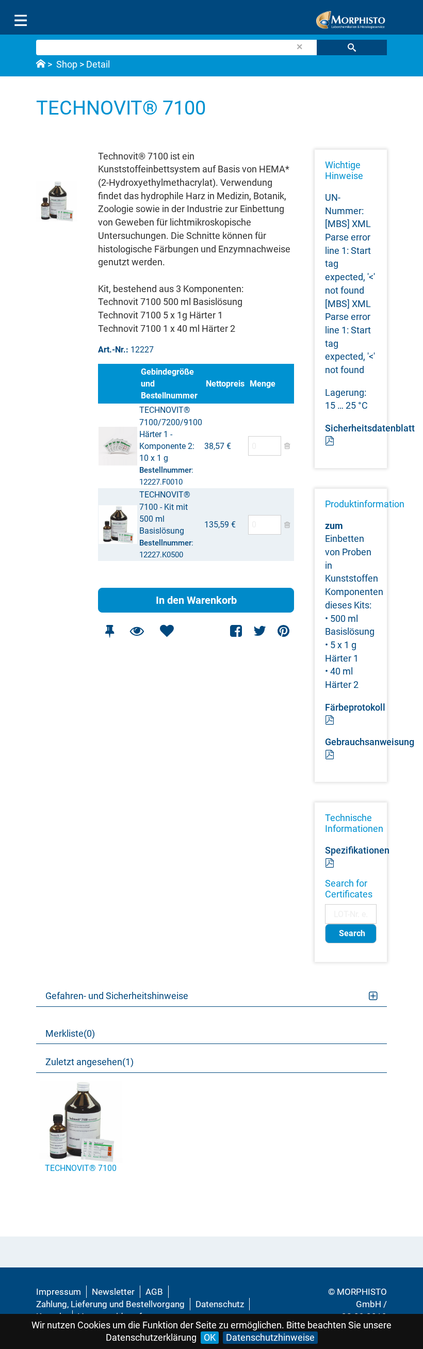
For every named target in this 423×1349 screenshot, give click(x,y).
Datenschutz (220, 1304)
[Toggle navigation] (20, 20)
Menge (262, 384)
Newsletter (113, 1292)
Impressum (58, 1292)
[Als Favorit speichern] (167, 631)
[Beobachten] (137, 631)
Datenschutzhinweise (270, 1337)
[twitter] (260, 631)
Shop (66, 64)
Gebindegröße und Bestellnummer (169, 383)
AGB (154, 1292)
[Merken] (109, 631)
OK (210, 1337)
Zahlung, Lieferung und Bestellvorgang (110, 1304)
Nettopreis (225, 384)
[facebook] (236, 631)
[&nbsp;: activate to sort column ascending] (118, 384)
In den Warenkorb (196, 600)
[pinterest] (283, 631)
